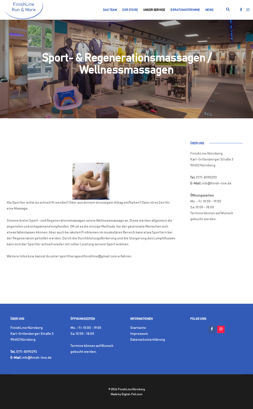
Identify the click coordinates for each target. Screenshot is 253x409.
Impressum (139, 334)
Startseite (138, 328)
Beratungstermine (185, 9)
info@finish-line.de (217, 183)
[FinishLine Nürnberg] (23, 10)
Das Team (110, 9)
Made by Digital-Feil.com (126, 394)
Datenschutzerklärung (147, 339)
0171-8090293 (206, 177)
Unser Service (154, 9)
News (209, 9)
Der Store (130, 9)
